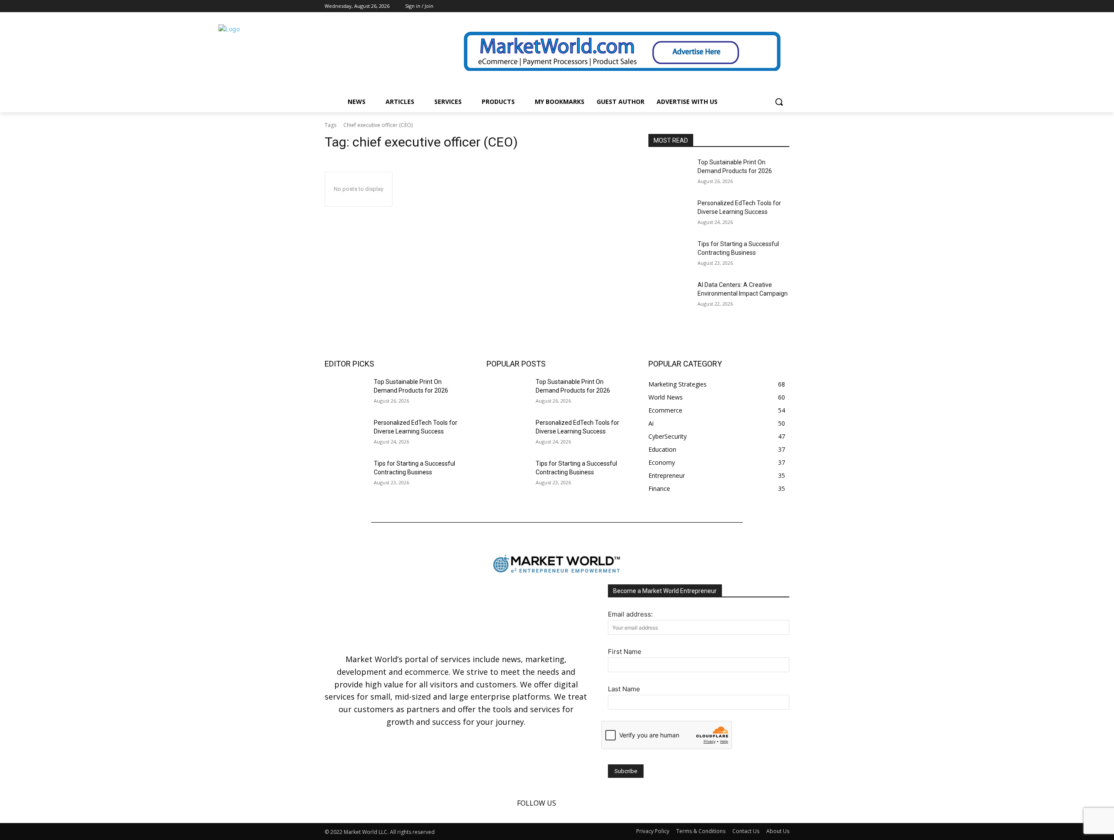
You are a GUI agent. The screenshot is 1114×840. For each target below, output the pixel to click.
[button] (778, 101)
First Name (624, 651)
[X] (784, 6)
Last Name (624, 689)
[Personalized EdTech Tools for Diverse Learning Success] (669, 214)
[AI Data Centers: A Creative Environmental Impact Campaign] (669, 295)
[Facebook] (760, 6)
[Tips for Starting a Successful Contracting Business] (669, 255)
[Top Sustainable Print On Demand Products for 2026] (669, 173)
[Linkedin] (772, 6)
